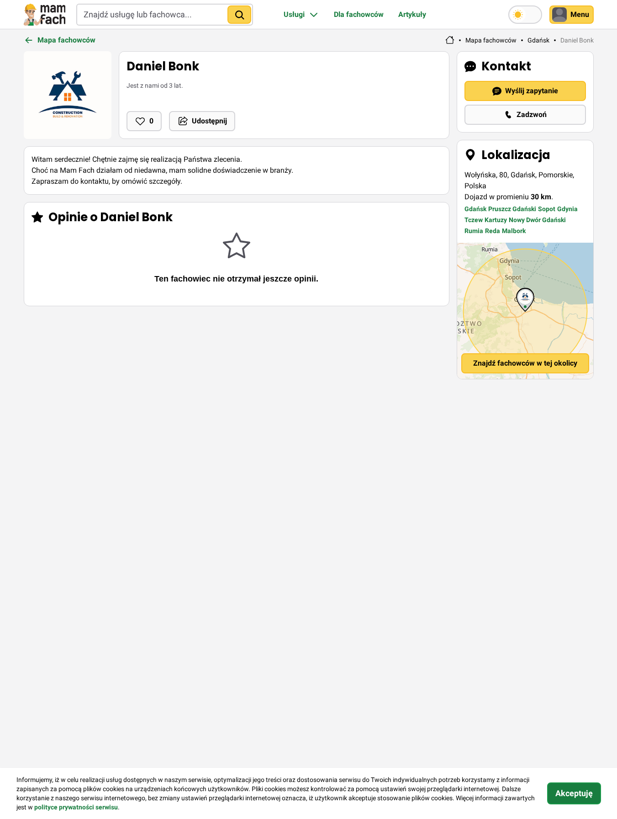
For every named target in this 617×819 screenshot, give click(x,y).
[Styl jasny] (525, 14)
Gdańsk (538, 40)
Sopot (546, 209)
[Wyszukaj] (239, 14)
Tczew (473, 219)
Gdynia (567, 209)
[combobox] (164, 15)
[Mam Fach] (45, 14)
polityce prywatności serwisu (76, 807)
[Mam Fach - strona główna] (449, 40)
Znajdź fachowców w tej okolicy (525, 363)
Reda (492, 230)
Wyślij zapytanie (531, 90)
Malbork (514, 230)
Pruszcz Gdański (512, 209)
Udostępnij (209, 121)
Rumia (473, 230)
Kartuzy (496, 219)
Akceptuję (574, 793)
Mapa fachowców (491, 40)
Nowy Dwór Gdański (537, 219)
